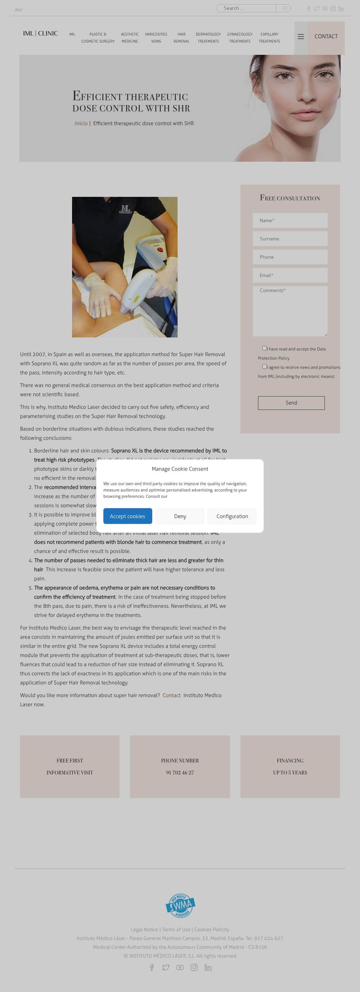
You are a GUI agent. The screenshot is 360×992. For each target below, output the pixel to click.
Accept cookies (127, 516)
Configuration (232, 516)
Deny (180, 516)
